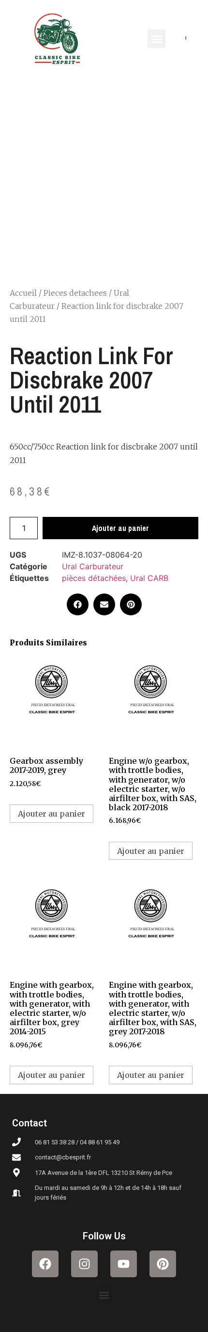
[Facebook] (45, 1264)
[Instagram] (84, 1264)
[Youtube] (123, 1264)
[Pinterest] (162, 1264)
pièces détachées (94, 578)
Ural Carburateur (92, 566)
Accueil (23, 293)
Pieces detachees (75, 293)
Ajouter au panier (120, 528)
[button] (157, 39)
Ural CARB (149, 578)
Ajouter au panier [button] (51, 813)
